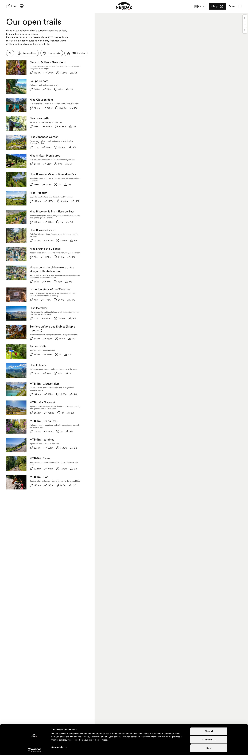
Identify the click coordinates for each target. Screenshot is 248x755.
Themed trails (54, 53)
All (10, 53)
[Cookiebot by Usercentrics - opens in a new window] (34, 750)
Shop (214, 6)
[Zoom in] (245, 18)
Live (14, 6)
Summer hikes (29, 53)
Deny (209, 748)
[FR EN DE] (201, 6)
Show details (57, 747)
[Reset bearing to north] (245, 30)
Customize (207, 740)
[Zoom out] (245, 24)
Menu (232, 6)
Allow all (209, 731)
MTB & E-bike (78, 53)
